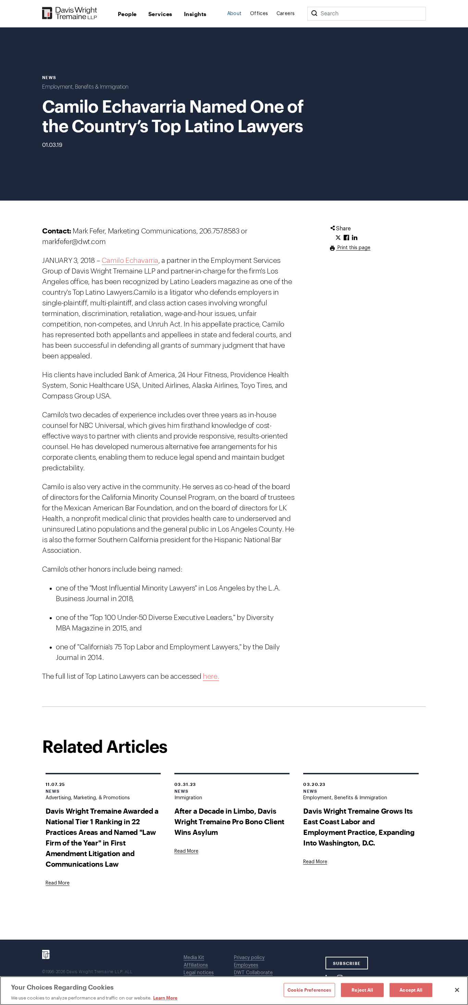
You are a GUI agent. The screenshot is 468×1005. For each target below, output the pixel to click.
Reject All (362, 989)
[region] (234, 990)
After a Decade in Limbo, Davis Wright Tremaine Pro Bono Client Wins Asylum (229, 821)
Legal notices (199, 972)
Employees (246, 965)
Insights (195, 14)
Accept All (410, 989)
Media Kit (194, 957)
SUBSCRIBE (347, 963)
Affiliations (196, 965)
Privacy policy (249, 957)
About (234, 13)
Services (160, 14)
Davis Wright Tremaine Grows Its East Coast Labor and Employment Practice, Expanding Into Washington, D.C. (358, 826)
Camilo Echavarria (130, 260)
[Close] (457, 989)
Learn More (165, 998)
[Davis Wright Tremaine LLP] (69, 13)
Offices (259, 13)
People (127, 14)
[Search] (314, 13)
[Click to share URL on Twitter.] (338, 238)
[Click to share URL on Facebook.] (346, 238)
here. (211, 676)
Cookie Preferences (309, 989)
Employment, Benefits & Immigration (85, 87)
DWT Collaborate (253, 972)
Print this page (353, 247)
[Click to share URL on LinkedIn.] (354, 238)
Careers (285, 13)
